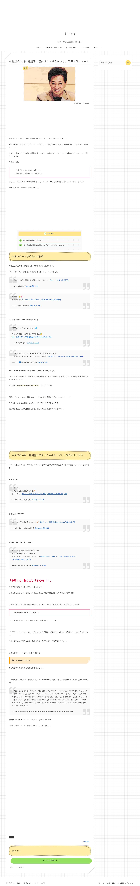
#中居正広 (64, 280)
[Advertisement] (61, 14)
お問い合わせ (28, 883)
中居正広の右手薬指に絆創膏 (32, 240)
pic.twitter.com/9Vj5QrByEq (51, 299)
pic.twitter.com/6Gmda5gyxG (73, 356)
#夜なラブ (42, 522)
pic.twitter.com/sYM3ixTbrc (42, 337)
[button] (128, 62)
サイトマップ (39, 883)
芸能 (12, 837)
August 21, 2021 (32, 286)
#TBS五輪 (59, 356)
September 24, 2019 (38, 565)
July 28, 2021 (42, 362)
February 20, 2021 (37, 499)
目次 (48, 233)
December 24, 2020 (42, 528)
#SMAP (43, 494)
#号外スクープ (17, 337)
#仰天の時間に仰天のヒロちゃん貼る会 (54, 556)
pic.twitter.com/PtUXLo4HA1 (64, 522)
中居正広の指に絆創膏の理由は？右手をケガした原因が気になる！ (44, 245)
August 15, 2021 (33, 343)
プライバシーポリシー (15, 883)
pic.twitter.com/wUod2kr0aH (22, 559)
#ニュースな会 (55, 280)
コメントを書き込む (51, 860)
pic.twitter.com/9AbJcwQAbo (57, 494)
